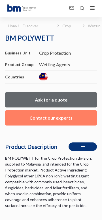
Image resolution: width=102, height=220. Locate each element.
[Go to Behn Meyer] (21, 8)
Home (10, 25)
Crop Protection (70, 26)
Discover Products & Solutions (33, 26)
